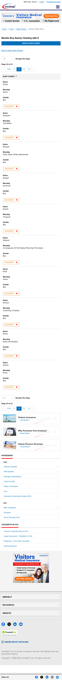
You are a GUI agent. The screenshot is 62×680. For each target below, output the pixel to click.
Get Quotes (24, 420)
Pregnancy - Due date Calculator (16, 541)
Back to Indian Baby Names (12, 51)
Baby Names (21, 29)
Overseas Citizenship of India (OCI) (17, 496)
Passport (7, 513)
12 (29, 69)
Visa (5, 491)
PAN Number (9, 472)
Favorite (10, 106)
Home (4, 29)
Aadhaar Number (10, 467)
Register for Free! (54, 2)
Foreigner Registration (12, 477)
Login (42, 2)
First (9, 69)
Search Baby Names (31, 43)
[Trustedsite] (9, 635)
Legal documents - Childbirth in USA (18, 536)
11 (24, 69)
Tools (12, 29)
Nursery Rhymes (10, 546)
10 (19, 69)
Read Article (25, 433)
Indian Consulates (11, 486)
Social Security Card (12, 517)
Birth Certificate (10, 508)
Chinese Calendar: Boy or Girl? (16, 531)
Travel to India (9, 481)
